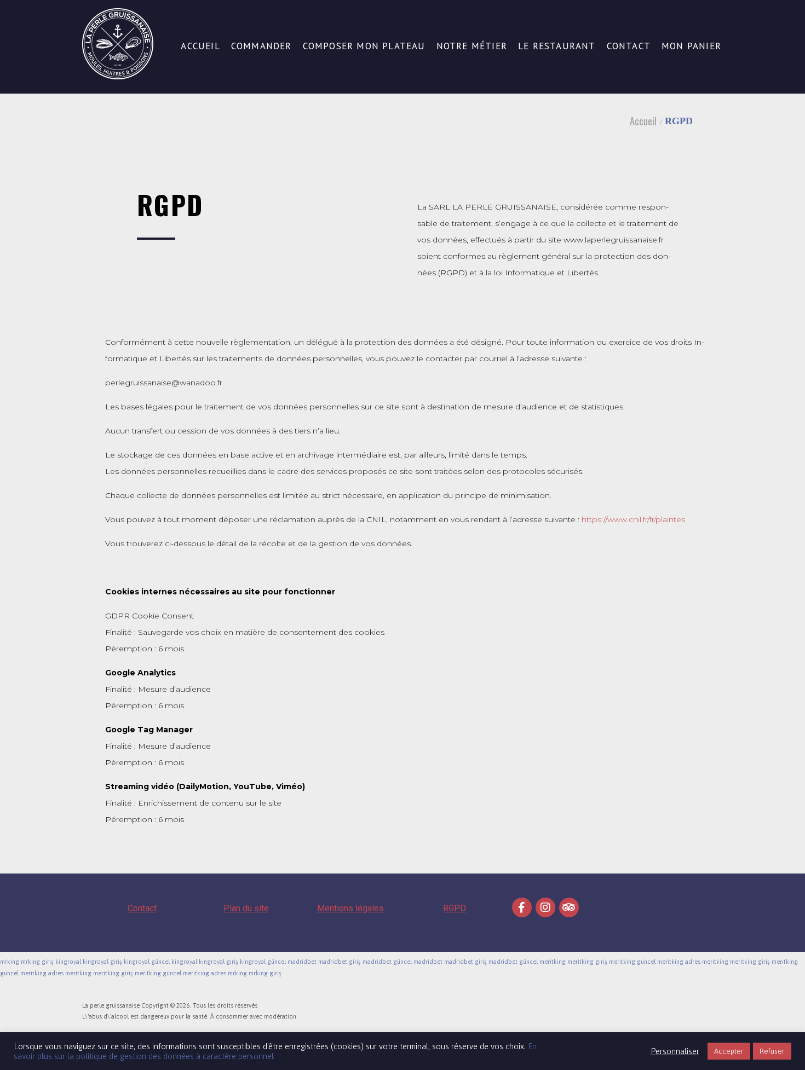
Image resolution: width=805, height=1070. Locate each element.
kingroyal (68, 961)
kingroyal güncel (147, 961)
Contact (629, 46)
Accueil (200, 46)
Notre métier (471, 46)
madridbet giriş (339, 961)
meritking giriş (587, 961)
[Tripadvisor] (569, 907)
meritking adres (678, 961)
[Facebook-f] (522, 907)
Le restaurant (557, 46)
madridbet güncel (387, 961)
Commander (261, 46)
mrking (9, 961)
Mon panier (691, 46)
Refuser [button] (772, 1051)
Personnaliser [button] (675, 1051)
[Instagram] (545, 907)
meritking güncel (632, 961)
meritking (552, 961)
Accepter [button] (729, 1051)
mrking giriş (37, 961)
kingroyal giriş (102, 961)
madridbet (302, 961)
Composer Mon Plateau (364, 46)
